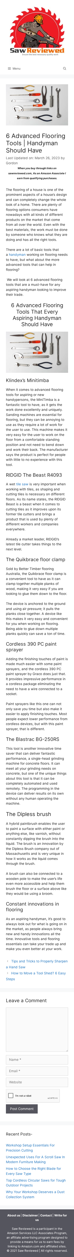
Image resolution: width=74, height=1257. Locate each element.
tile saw (22, 484)
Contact (46, 1215)
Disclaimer (30, 1215)
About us (14, 1215)
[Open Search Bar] (64, 68)
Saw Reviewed (28, 1250)
